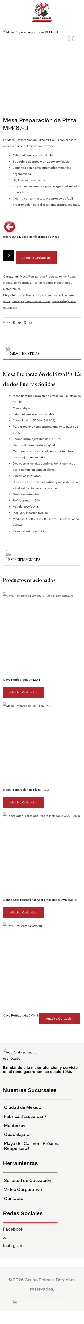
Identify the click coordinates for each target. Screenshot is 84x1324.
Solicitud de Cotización (27, 1180)
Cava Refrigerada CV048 (21, 1015)
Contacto (13, 1198)
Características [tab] (24, 354)
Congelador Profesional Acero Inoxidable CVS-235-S (40, 899)
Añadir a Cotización (36, 257)
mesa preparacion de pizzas (31, 301)
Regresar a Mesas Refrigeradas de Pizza (31, 236)
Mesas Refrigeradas (17, 282)
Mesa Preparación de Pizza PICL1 (26, 789)
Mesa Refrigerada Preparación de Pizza (47, 276)
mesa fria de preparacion (35, 295)
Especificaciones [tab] (24, 560)
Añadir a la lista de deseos (8, 255)
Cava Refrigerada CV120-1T (22, 679)
